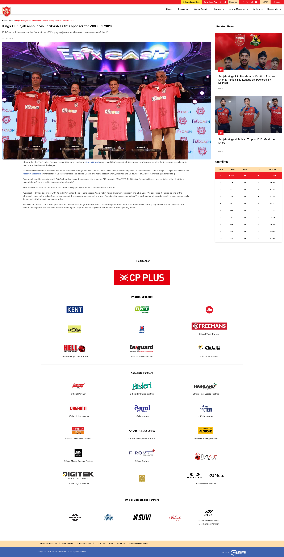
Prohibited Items (84, 543)
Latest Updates (237, 9)
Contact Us (100, 543)
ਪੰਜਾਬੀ (265, 2)
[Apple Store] (225, 2)
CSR (111, 543)
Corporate (272, 9)
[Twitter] (247, 2)
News (220, 89)
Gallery (256, 9)
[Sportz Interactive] (238, 552)
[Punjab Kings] (6, 11)
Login (278, 2)
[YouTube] (256, 2)
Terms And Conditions (47, 543)
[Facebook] (243, 2)
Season (217, 9)
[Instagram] (252, 2)
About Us (121, 543)
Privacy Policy (67, 543)
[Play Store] (220, 2)
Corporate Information (138, 543)
